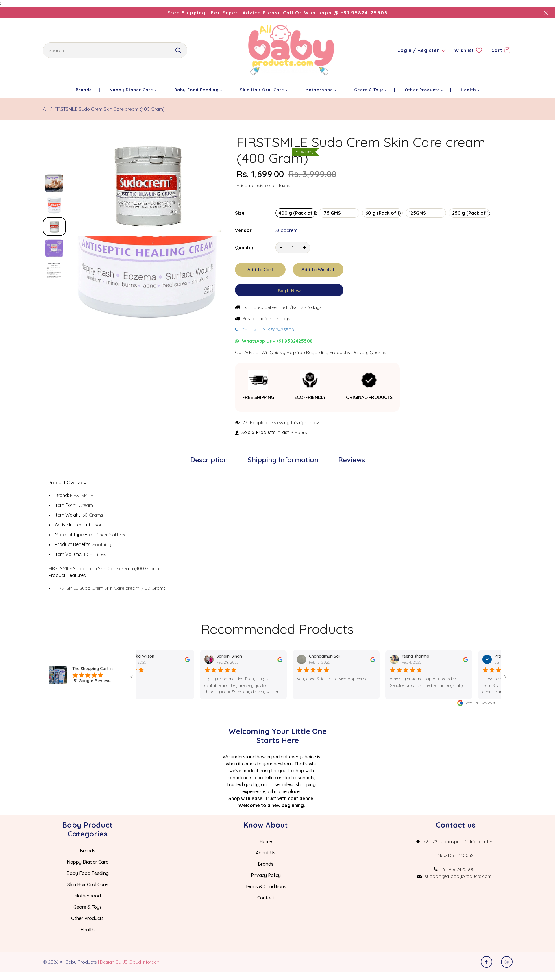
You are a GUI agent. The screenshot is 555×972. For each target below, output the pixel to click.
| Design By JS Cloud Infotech (128, 962)
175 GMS (331, 213)
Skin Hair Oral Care (87, 884)
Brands (87, 851)
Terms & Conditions (265, 886)
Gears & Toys (87, 907)
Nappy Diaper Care (87, 862)
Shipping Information (283, 459)
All (45, 109)
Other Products (87, 918)
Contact (265, 898)
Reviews (351, 459)
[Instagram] (507, 962)
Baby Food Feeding (87, 873)
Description (209, 459)
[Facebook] (486, 962)
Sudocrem (286, 230)
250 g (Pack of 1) (470, 213)
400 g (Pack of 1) (297, 213)
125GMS (417, 213)
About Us (265, 853)
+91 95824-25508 (364, 13)
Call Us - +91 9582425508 (267, 330)
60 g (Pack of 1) (383, 213)
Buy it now (289, 291)
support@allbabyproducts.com (458, 876)
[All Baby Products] (291, 50)
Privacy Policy (266, 875)
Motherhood (87, 896)
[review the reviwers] (168, 659)
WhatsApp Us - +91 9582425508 (276, 341)
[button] (54, 179)
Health (87, 929)
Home (266, 841)
